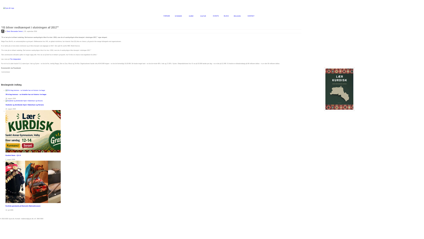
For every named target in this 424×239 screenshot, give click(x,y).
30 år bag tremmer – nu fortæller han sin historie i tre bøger (26, 94)
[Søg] (259, 16)
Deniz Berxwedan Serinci (15, 31)
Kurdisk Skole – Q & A (13, 155)
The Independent (15, 59)
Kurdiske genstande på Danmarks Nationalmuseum (23, 206)
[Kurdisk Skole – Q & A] (33, 111)
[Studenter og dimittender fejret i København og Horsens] (24, 101)
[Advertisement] (395, 8)
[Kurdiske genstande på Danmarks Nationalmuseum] (33, 162)
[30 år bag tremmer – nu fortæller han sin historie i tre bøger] (25, 90)
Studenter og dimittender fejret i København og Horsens (25, 105)
